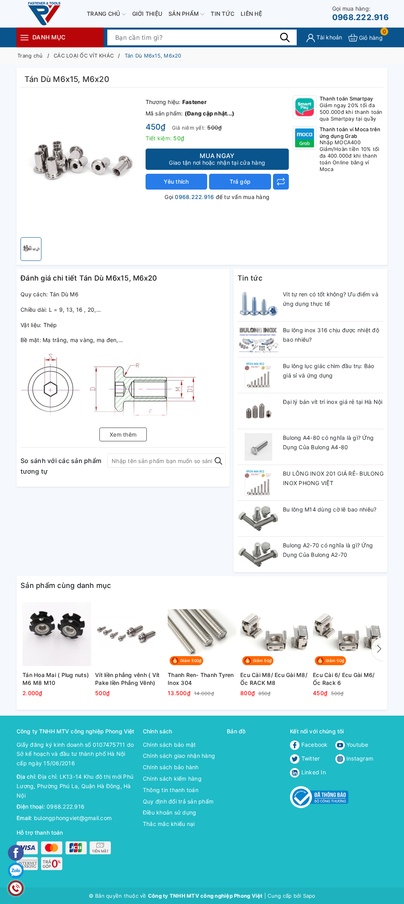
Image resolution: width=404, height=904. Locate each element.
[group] (81, 164)
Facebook (313, 744)
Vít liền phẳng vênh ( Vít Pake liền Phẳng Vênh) (127, 678)
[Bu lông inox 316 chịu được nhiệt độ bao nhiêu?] (258, 339)
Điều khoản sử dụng (169, 812)
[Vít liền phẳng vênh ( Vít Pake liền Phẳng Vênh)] (129, 634)
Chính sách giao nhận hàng (179, 755)
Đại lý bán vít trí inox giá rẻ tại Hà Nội (332, 401)
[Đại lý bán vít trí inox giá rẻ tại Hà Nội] (258, 411)
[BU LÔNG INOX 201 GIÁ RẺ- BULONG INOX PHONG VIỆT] (258, 483)
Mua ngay (217, 159)
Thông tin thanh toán (170, 790)
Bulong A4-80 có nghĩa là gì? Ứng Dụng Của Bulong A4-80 (328, 442)
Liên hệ (251, 13)
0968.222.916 (360, 13)
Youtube (356, 744)
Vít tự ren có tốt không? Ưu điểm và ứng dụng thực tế (330, 299)
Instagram (359, 758)
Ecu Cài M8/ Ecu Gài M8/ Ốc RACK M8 (273, 678)
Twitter (309, 758)
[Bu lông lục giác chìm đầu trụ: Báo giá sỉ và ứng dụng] (258, 375)
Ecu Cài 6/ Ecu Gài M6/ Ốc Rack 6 (344, 678)
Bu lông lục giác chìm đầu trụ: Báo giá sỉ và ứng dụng (328, 371)
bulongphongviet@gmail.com (73, 818)
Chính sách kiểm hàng (172, 778)
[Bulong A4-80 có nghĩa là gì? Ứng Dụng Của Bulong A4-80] (258, 447)
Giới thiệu (147, 13)
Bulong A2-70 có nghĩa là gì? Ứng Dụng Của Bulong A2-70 (328, 550)
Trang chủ (104, 13)
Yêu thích (176, 181)
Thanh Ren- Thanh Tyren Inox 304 (201, 678)
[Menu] (24, 37)
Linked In (312, 772)
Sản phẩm (184, 13)
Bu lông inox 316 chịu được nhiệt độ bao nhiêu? (331, 335)
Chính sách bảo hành (171, 767)
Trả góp (240, 181)
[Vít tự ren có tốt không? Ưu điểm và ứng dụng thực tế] (258, 303)
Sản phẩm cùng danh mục (66, 585)
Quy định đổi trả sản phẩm (178, 801)
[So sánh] (281, 182)
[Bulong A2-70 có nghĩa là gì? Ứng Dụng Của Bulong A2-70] (258, 554)
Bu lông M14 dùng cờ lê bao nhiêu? (329, 509)
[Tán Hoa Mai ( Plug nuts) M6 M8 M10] (56, 634)
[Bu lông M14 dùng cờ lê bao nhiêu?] (258, 518)
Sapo (309, 896)
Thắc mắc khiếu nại (169, 823)
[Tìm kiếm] (285, 37)
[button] (377, 649)
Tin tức (222, 13)
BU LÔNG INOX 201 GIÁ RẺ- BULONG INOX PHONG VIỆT (333, 478)
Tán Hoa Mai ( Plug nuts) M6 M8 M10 (55, 678)
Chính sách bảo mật (169, 744)
